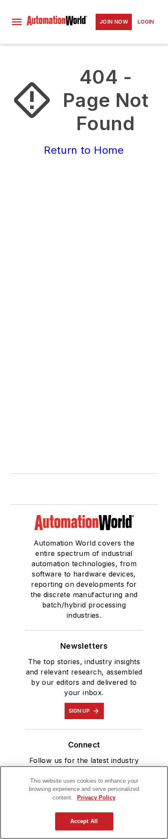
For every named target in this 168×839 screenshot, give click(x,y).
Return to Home (84, 150)
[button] (16, 21)
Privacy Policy (96, 797)
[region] (84, 802)
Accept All (84, 821)
